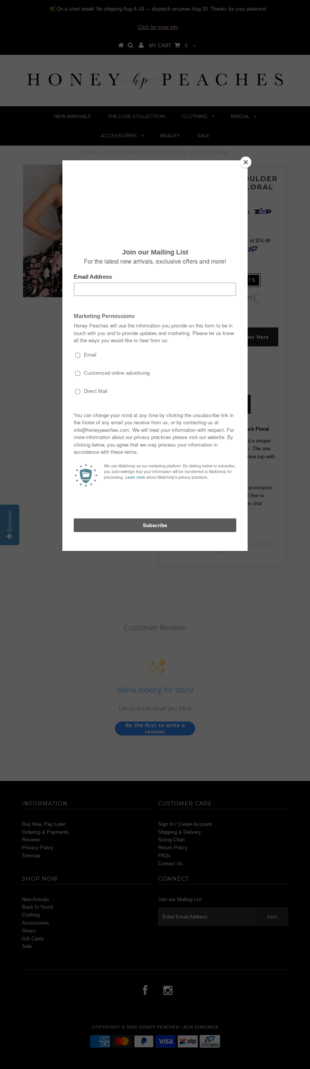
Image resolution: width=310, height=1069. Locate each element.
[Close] (245, 162)
